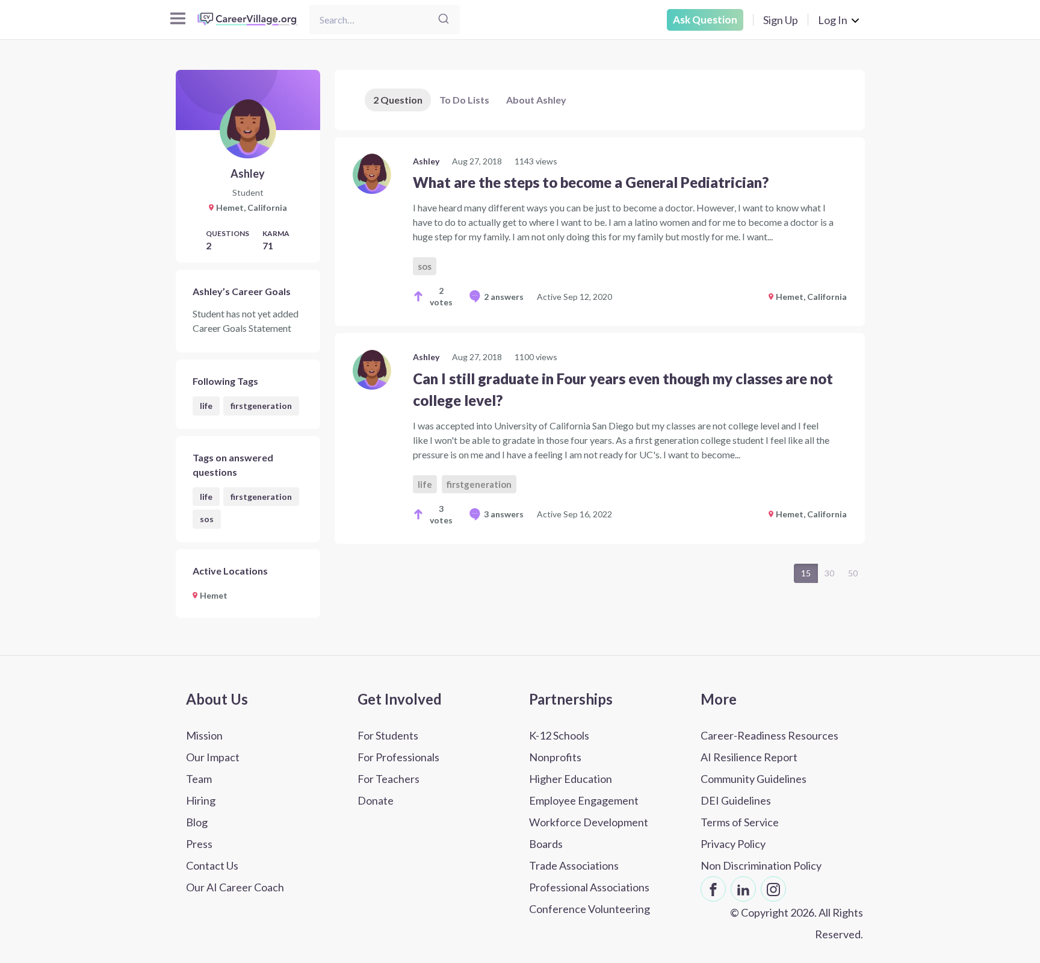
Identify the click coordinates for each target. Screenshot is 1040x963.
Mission (204, 735)
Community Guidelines (753, 778)
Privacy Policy (733, 843)
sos (207, 519)
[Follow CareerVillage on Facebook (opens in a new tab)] (713, 889)
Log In (832, 19)
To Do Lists (464, 99)
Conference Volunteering (589, 908)
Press (199, 843)
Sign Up (780, 19)
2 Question (397, 99)
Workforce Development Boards (588, 832)
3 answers (504, 514)
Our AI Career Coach (235, 887)
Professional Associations (589, 887)
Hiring (200, 800)
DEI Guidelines (736, 800)
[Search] (444, 19)
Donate (376, 800)
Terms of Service (740, 822)
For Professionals (398, 757)
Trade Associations (574, 865)
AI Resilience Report (749, 757)
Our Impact (213, 757)
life (206, 405)
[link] (600, 231)
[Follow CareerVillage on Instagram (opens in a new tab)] (773, 889)
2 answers (504, 296)
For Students (388, 735)
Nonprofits (555, 757)
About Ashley (536, 99)
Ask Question (705, 19)
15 (806, 573)
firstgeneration (261, 405)
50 (853, 573)
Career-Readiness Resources (769, 735)
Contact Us (212, 865)
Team (199, 778)
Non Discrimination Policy (761, 865)
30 (829, 573)
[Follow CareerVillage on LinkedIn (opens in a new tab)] (743, 889)
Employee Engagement (584, 800)
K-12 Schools (559, 735)
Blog (197, 822)
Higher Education (570, 778)
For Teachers (388, 778)
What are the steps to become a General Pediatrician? (591, 182)
